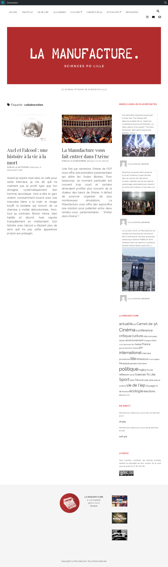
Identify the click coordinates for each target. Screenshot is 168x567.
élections (149, 391)
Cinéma (127, 329)
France (146, 344)
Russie (150, 370)
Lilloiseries (59, 12)
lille (133, 358)
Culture (75, 12)
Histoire (135, 348)
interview (146, 353)
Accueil (13, 12)
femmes (127, 344)
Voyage (150, 385)
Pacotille (27, 12)
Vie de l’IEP (42, 12)
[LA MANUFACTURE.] (84, 82)
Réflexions (132, 12)
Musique (124, 363)
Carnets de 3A (94, 12)
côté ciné (148, 336)
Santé (132, 375)
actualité (126, 324)
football (138, 344)
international (130, 352)
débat (154, 336)
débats (122, 340)
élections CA (124, 395)
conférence (144, 330)
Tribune (139, 380)
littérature (142, 359)
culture (137, 336)
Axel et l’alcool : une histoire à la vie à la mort (32, 129)
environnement (135, 340)
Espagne (147, 340)
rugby (142, 369)
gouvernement (125, 348)
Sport (124, 379)
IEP (141, 347)
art (134, 324)
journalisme (124, 359)
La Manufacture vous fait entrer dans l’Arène (87, 129)
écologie (136, 391)
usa (146, 380)
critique (125, 336)
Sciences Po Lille (145, 374)
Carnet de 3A (147, 324)
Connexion (12, 2)
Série (132, 380)
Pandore (93, 506)
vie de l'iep (135, 385)
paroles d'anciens (138, 363)
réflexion (124, 374)
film (133, 344)
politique (128, 369)
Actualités (113, 12)
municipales (154, 359)
